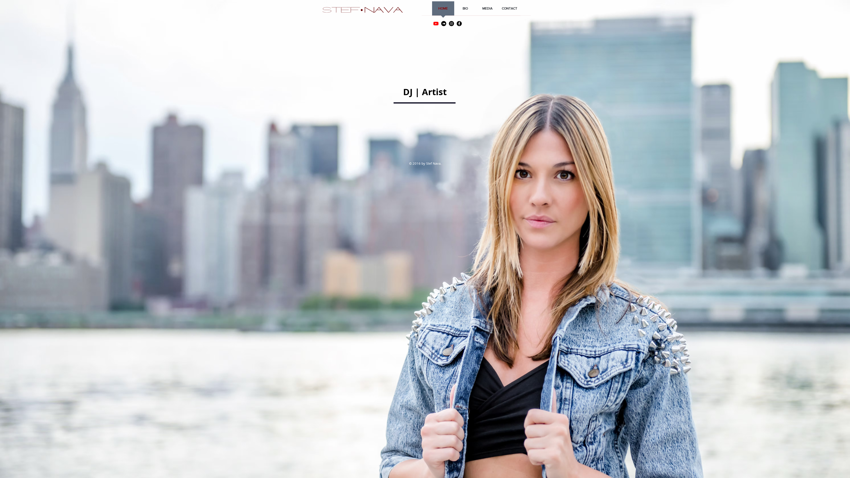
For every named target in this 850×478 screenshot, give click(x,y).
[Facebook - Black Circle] (459, 23)
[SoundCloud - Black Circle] (443, 23)
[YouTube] (436, 23)
